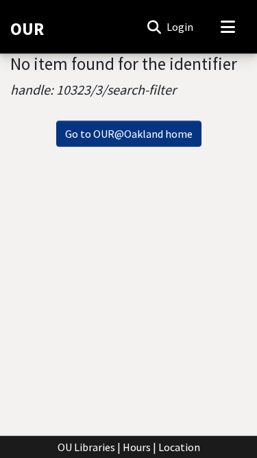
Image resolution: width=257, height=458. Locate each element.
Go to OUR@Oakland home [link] (129, 134)
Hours (137, 447)
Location (179, 447)
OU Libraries (86, 447)
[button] (153, 27)
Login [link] (181, 27)
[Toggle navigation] (227, 27)
